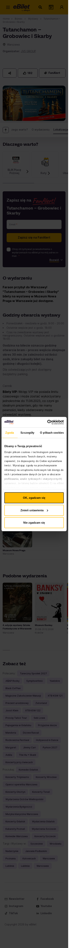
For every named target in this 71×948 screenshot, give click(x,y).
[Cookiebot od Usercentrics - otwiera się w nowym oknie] (48, 422)
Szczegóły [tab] (27, 432)
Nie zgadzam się (34, 522)
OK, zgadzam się (34, 497)
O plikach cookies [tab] (52, 432)
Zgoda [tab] (9, 432)
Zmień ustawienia (32, 510)
